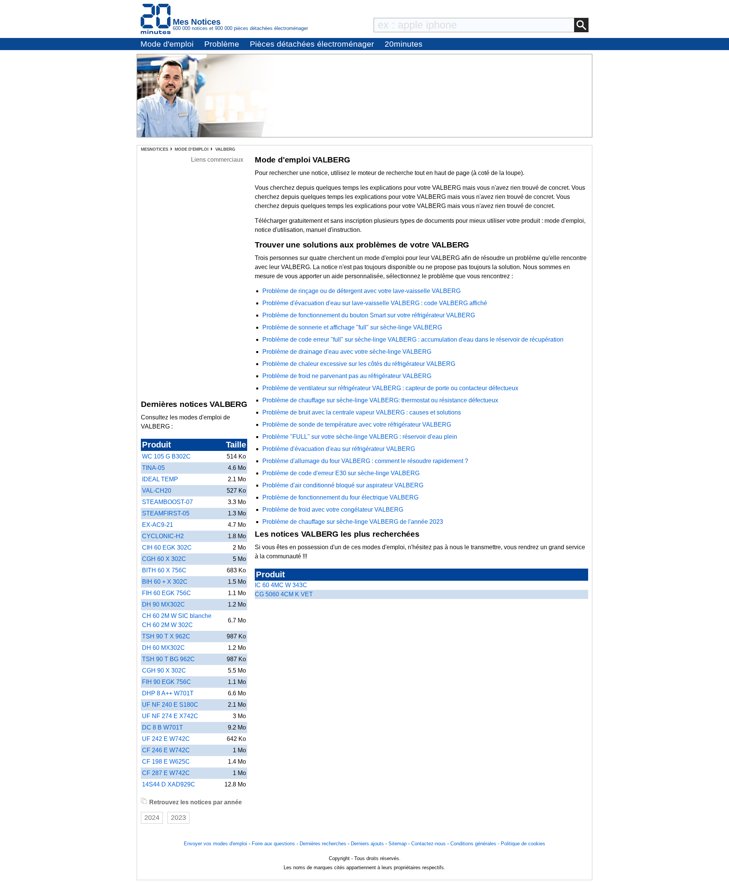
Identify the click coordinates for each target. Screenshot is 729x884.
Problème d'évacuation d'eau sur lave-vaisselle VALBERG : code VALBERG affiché (374, 303)
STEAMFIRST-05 (165, 513)
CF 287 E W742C (166, 773)
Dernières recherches (323, 843)
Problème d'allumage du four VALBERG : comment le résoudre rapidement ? (365, 461)
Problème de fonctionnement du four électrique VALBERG (340, 497)
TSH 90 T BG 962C (168, 659)
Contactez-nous (428, 843)
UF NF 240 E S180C (170, 704)
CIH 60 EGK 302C (167, 547)
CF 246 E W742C (166, 750)
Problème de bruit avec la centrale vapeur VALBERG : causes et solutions (361, 412)
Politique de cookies (523, 843)
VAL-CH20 (156, 490)
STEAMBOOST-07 (167, 502)
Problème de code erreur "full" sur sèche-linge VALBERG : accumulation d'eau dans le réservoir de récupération (412, 339)
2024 (151, 817)
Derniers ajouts (367, 843)
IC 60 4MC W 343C (281, 585)
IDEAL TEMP (160, 479)
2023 (178, 817)
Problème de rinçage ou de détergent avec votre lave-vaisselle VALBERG (361, 291)
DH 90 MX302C (163, 604)
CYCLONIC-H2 (163, 536)
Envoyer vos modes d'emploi (215, 843)
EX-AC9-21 (157, 525)
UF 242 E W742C (166, 739)
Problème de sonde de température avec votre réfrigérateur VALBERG (356, 424)
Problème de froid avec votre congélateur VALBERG (332, 509)
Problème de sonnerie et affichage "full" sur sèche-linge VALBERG (352, 327)
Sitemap (397, 843)
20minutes (404, 43)
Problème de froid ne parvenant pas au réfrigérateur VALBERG (346, 376)
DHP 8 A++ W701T (168, 693)
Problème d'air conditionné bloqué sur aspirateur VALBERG (342, 485)
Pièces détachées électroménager (312, 43)
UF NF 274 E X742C (170, 716)
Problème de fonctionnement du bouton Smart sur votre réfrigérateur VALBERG (368, 315)
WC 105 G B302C (166, 456)
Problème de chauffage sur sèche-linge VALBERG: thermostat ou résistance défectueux (380, 400)
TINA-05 (153, 468)
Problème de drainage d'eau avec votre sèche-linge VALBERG (346, 351)
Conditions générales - (475, 843)
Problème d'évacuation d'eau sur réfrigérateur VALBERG (338, 449)
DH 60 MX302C (163, 647)
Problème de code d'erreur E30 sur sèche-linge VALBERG (341, 473)
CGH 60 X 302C (164, 559)
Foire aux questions (273, 843)
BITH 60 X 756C (164, 570)
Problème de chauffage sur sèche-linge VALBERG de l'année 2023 (352, 521)
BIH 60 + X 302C (165, 581)
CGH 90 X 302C (164, 670)
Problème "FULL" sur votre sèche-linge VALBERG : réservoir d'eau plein (359, 436)
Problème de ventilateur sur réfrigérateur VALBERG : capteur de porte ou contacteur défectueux (390, 388)
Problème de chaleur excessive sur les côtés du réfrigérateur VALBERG (358, 364)
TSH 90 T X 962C (166, 636)
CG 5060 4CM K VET (284, 594)
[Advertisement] (217, 278)
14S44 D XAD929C (168, 784)
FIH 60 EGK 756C (166, 593)
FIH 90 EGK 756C (166, 682)
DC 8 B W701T (162, 727)
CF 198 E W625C (166, 761)
